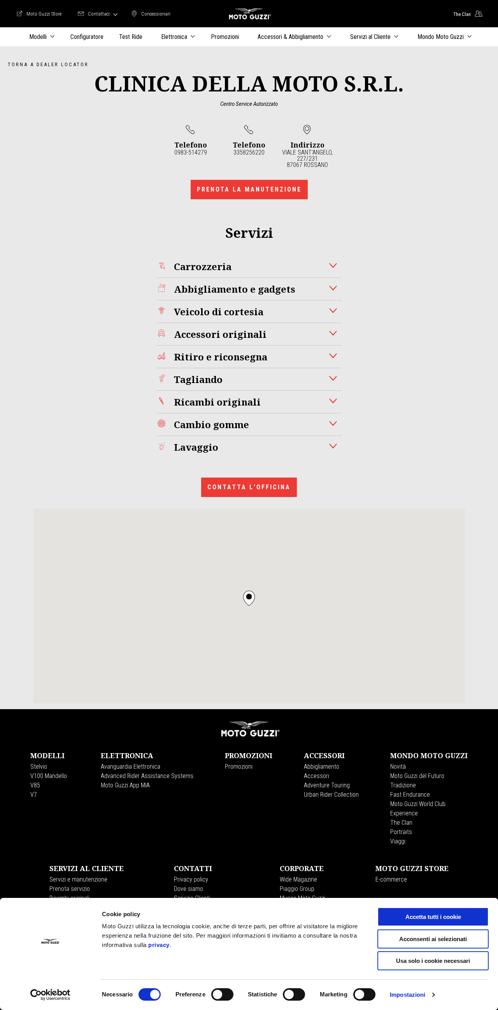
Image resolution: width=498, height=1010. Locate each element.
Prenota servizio (69, 888)
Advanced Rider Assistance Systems (147, 776)
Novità (398, 766)
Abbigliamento (321, 766)
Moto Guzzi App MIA (125, 785)
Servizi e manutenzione (78, 879)
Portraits (401, 832)
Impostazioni (407, 994)
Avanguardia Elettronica (130, 766)
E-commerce (391, 879)
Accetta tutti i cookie (433, 916)
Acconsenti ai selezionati (433, 939)
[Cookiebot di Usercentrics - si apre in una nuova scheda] (50, 995)
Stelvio (38, 766)
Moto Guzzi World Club (417, 804)
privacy (159, 944)
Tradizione (403, 785)
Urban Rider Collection (331, 794)
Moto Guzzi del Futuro (417, 776)
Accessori (316, 776)
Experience (404, 813)
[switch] (222, 994)
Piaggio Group (297, 888)
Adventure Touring (327, 785)
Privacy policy (191, 879)
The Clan (401, 822)
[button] (249, 598)
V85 (35, 785)
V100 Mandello (48, 776)
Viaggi (397, 841)
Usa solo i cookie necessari (433, 960)
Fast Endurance (410, 794)
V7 (33, 794)
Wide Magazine (298, 879)
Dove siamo (188, 888)
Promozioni (239, 766)
